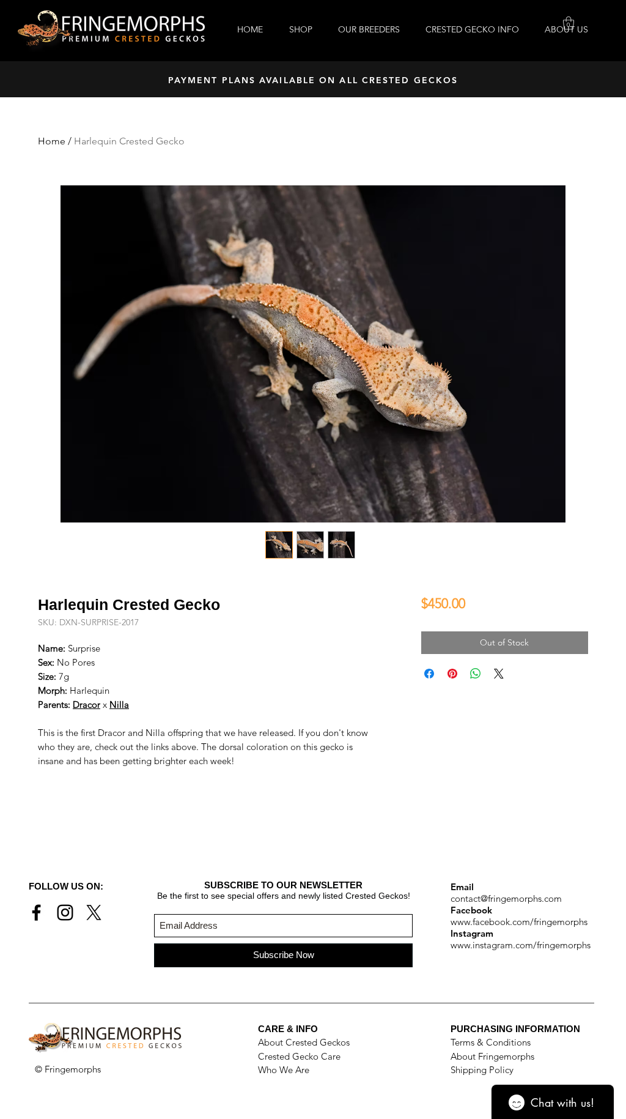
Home (51, 141)
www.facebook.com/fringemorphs (519, 922)
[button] (568, 23)
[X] (94, 912)
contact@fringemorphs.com (506, 898)
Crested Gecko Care (299, 1056)
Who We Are (283, 1070)
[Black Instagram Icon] (65, 912)
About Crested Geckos (304, 1042)
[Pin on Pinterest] (452, 673)
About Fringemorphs (492, 1056)
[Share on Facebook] (429, 673)
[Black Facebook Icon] (36, 912)
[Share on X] (499, 673)
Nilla (119, 704)
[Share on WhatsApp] (475, 673)
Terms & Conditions (491, 1042)
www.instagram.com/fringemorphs (521, 945)
